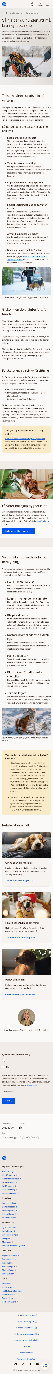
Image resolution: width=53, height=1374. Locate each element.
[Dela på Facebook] (20, 1127)
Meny (47, 5)
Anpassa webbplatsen (26, 1359)
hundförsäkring (42, 521)
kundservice (31, 1085)
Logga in (40, 5)
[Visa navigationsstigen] (3, 13)
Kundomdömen (26, 1352)
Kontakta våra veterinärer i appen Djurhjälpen (25, 438)
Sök (32, 5)
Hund (26, 1138)
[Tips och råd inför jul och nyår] (26, 905)
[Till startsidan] (4, 4)
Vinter (34, 1138)
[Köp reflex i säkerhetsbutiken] (26, 962)
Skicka (8, 1101)
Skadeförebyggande (12, 1138)
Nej (7, 1067)
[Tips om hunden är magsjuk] (26, 845)
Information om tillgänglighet (26, 1340)
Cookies (26, 1346)
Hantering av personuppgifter (26, 1334)
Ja (7, 1060)
